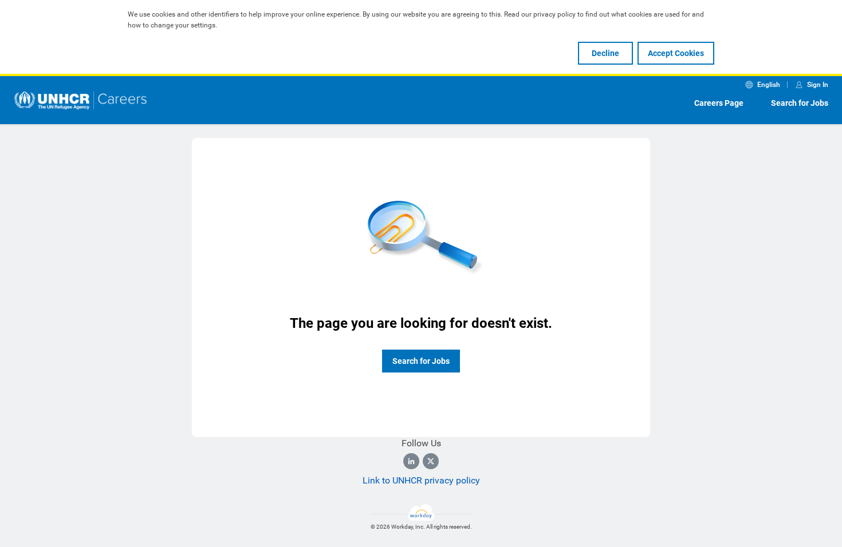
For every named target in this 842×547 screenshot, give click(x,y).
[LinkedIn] (411, 461)
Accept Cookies (676, 53)
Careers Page (718, 103)
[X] (431, 461)
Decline (605, 53)
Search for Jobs (799, 103)
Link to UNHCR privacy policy (421, 480)
